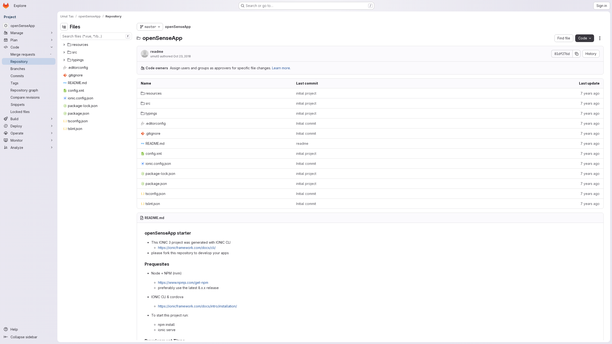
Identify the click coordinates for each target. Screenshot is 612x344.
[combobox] (96, 36)
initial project (306, 93)
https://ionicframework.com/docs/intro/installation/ (197, 306)
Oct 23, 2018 (182, 56)
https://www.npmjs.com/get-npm (183, 282)
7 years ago (590, 93)
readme (156, 51)
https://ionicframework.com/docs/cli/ (187, 248)
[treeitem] (96, 44)
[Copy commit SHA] (576, 54)
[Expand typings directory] (64, 60)
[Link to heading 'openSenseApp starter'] (193, 233)
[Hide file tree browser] (64, 27)
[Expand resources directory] (64, 45)
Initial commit (306, 123)
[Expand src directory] (64, 52)
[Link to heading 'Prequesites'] (171, 264)
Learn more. (281, 68)
